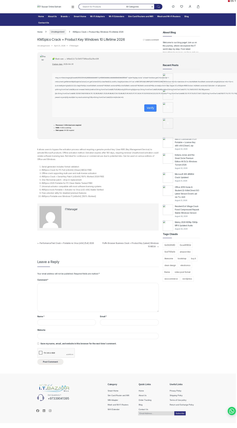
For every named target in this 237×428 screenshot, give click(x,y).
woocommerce (171, 279)
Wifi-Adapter (113, 400)
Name (40, 316)
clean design (170, 265)
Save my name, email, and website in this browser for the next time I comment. (78, 343)
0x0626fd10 (169, 245)
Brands (64, 16)
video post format (182, 272)
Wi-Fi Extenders (116, 16)
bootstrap (182, 258)
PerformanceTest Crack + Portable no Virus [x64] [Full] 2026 (65, 243)
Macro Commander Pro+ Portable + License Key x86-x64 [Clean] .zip (186, 142)
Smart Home (80, 16)
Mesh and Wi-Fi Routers (168, 16)
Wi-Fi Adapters (97, 16)
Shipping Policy (176, 395)
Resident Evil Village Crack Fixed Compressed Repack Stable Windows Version (187, 209)
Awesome (168, 258)
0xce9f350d (185, 245)
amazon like (185, 252)
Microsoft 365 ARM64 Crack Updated (184, 176)
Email (103, 316)
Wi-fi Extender (114, 409)
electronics (185, 265)
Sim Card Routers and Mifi (140, 16)
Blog (186, 16)
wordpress (187, 279)
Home (41, 16)
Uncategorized (57, 32)
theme (167, 272)
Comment (42, 280)
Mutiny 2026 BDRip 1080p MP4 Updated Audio (186, 224)
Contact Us (43, 23)
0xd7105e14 (169, 252)
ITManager (74, 46)
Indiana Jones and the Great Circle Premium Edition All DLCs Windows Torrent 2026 (186, 160)
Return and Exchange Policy (182, 405)
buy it (193, 258)
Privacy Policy (175, 391)
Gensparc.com (43, 420)
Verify (150, 108)
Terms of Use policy (178, 400)
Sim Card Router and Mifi (118, 395)
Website (41, 330)
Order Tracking (145, 400)
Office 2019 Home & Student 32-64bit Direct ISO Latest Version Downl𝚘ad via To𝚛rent (187, 192)
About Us (52, 16)
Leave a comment (152, 40)
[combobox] (101, 6)
